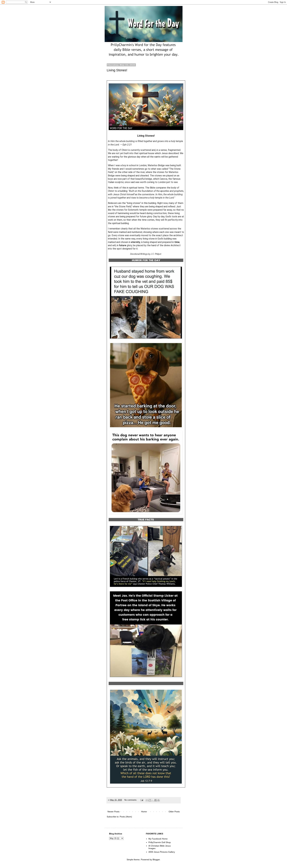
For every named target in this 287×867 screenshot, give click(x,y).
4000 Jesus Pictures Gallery (161, 852)
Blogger (156, 859)
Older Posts (174, 811)
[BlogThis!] (149, 800)
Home (144, 811)
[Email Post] (142, 800)
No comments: (131, 800)
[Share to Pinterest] (158, 800)
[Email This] (147, 800)
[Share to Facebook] (155, 800)
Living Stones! (117, 70)
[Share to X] (152, 800)
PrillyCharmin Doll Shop (159, 842)
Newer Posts (113, 811)
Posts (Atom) (126, 816)
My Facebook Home (158, 839)
